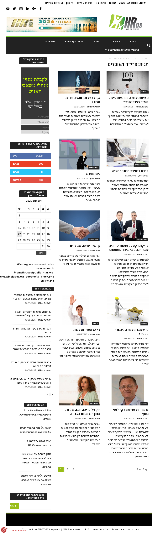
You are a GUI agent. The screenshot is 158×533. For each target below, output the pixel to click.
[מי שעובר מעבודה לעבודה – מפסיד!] (128, 310)
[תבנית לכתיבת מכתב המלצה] (128, 153)
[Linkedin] (27, 8)
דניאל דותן (143, 175)
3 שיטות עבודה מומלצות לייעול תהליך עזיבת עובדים (129, 100)
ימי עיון (70, 3)
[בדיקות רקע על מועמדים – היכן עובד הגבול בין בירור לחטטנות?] (128, 225)
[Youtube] (8, 8)
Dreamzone (118, 529)
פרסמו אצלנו (84, 3)
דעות (117, 41)
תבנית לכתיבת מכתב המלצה (130, 171)
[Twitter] (14, 8)
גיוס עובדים (93, 168)
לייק (15, 155)
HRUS (86, 529)
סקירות (51, 41)
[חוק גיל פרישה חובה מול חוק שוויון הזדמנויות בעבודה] (79, 390)
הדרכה (144, 404)
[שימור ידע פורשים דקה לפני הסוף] (128, 390)
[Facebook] (40, 8)
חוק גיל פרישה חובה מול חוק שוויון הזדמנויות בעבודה (82, 412)
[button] (146, 45)
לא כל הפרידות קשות (86, 329)
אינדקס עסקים (54, 3)
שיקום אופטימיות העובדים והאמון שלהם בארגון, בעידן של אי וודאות (33, 313)
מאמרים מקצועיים (75, 41)
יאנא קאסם (45, 441)
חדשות (135, 41)
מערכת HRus (141, 106)
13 (28, 227)
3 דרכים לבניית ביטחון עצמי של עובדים (35, 414)
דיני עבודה (94, 404)
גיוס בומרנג (93, 174)
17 (43, 234)
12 (33, 227)
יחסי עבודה (93, 240)
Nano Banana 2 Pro (40, 410)
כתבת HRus (142, 254)
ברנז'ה (99, 41)
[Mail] (21, 8)
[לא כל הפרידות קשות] (79, 310)
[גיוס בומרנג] (79, 154)
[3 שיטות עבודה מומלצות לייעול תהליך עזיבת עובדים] (128, 82)
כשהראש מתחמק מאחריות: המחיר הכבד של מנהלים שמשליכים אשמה (32, 347)
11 (38, 227)
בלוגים (144, 92)
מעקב (16, 163)
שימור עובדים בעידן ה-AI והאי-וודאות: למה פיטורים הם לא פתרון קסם (30, 380)
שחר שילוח (94, 250)
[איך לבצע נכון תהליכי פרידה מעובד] (79, 82)
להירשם (17, 180)
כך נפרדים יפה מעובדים (85, 246)
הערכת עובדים (141, 165)
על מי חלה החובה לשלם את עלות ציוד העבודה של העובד (36, 480)
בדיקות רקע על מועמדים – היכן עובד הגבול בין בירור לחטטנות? (129, 248)
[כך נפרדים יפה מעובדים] (79, 225)
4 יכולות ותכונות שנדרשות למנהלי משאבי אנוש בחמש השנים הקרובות (32, 296)
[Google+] (34, 8)
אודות (112, 3)
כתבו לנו (101, 3)
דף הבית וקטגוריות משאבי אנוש (123, 49)
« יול (41, 252)
